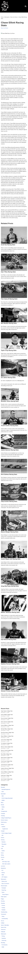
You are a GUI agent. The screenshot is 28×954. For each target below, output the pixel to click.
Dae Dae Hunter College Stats (7, 732)
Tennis (3, 892)
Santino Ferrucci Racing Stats (10, 664)
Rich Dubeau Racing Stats (9, 474)
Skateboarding (4, 912)
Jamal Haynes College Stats (7, 764)
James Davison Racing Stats (10, 450)
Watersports (3, 933)
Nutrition (3, 826)
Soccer (2, 920)
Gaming (2, 839)
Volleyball (3, 931)
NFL (2, 835)
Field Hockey (4, 822)
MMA (3, 874)
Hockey (2, 857)
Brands (2, 804)
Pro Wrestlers (4, 944)
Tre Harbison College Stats (6, 743)
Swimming (4, 940)
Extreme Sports (4, 820)
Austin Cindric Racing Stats (9, 425)
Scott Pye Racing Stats (8, 244)
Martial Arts (3, 868)
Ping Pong (4, 890)
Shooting (3, 903)
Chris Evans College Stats (6, 761)
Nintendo (3, 841)
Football (2, 831)
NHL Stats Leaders (6, 863)
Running (2, 901)
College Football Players (6, 817)
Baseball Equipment (6, 789)
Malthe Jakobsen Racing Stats (10, 612)
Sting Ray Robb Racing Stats (10, 586)
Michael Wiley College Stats (7, 728)
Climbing (3, 815)
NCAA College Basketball (7, 798)
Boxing (3, 872)
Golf (2, 848)
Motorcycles (4, 881)
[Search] (25, 6)
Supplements (5, 828)
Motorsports (6, 17)
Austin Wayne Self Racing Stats (11, 559)
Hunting (3, 907)
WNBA (3, 800)
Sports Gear (3, 927)
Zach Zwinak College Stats (6, 779)
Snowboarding (5, 918)
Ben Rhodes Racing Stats (9, 323)
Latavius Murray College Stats (7, 768)
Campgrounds (4, 811)
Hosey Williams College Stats (7, 771)
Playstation (4, 844)
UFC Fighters (4, 877)
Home (2, 17)
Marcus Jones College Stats (7, 746)
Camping (3, 813)
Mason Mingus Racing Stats (9, 532)
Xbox (3, 846)
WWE (3, 947)
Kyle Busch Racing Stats (8, 639)
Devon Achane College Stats (7, 718)
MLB (3, 791)
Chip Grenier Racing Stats (9, 501)
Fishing (3, 936)
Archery (3, 905)
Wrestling (3, 942)
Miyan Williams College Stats (7, 736)
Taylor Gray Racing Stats (8, 350)
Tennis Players (5, 894)
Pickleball (4, 887)
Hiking (2, 855)
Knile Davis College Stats (6, 775)
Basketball (3, 793)
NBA (3, 796)
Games (2, 837)
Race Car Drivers (14, 17)
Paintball (3, 909)
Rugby (2, 898)
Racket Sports (4, 885)
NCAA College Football (6, 833)
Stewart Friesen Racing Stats (10, 691)
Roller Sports (4, 896)
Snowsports (3, 914)
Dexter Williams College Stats (7, 725)
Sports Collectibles (5, 925)
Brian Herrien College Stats (7, 757)
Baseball (3, 787)
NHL (3, 859)
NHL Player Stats (6, 861)
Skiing (3, 916)
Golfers (3, 850)
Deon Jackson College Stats (7, 721)
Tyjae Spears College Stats (7, 711)
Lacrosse (3, 866)
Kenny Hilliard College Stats (7, 714)
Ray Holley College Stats (6, 754)
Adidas (3, 806)
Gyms (2, 852)
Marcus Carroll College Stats (7, 750)
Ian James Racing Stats (8, 377)
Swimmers (3, 929)
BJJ (2, 870)
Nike (3, 809)
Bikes (2, 802)
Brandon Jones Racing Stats (10, 401)
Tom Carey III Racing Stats (9, 299)
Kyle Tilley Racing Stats (8, 272)
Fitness (2, 824)
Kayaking (4, 938)
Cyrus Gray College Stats (6, 739)
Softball (2, 922)
